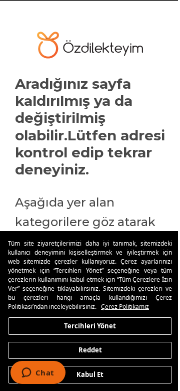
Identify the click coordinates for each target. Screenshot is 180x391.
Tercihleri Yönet (86, 325)
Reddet (86, 349)
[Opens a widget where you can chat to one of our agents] (38, 373)
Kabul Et (86, 373)
